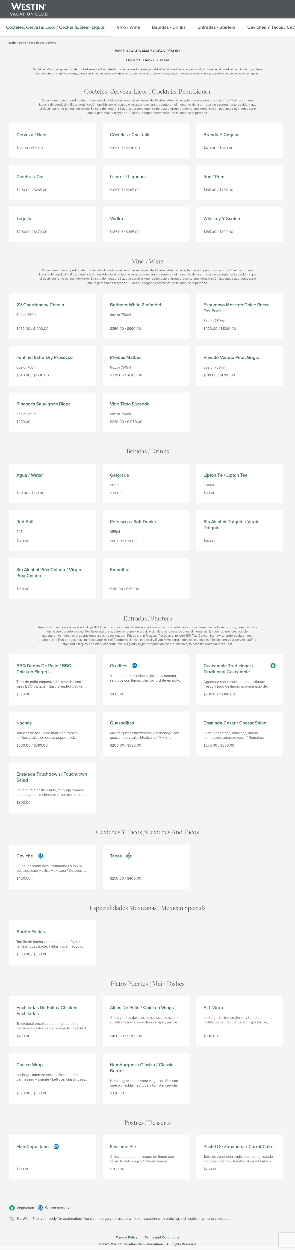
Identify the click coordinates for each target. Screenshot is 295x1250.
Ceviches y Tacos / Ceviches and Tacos (147, 831)
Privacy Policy (126, 1237)
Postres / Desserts (147, 1122)
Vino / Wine (147, 261)
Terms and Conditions (162, 1237)
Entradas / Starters (147, 618)
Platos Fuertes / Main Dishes (148, 983)
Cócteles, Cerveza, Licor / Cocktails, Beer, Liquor (147, 91)
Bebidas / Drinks (147, 451)
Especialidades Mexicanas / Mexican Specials (147, 907)
